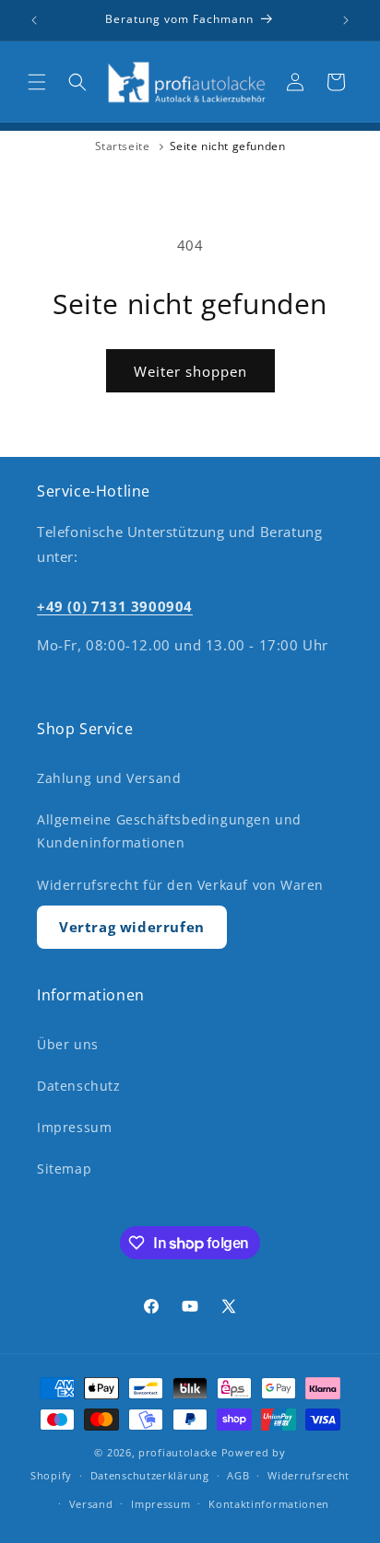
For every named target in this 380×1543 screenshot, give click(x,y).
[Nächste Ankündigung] (346, 20)
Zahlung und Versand (109, 778)
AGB (238, 1475)
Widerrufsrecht (308, 1475)
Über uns (68, 1044)
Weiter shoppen (190, 371)
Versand (91, 1504)
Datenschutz (79, 1085)
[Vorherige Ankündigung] (34, 20)
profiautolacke (178, 1452)
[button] (37, 82)
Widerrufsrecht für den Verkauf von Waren (180, 885)
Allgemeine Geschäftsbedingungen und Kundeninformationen (169, 831)
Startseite (122, 146)
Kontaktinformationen (268, 1504)
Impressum (74, 1127)
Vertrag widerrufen (132, 927)
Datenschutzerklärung (149, 1475)
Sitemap (64, 1168)
